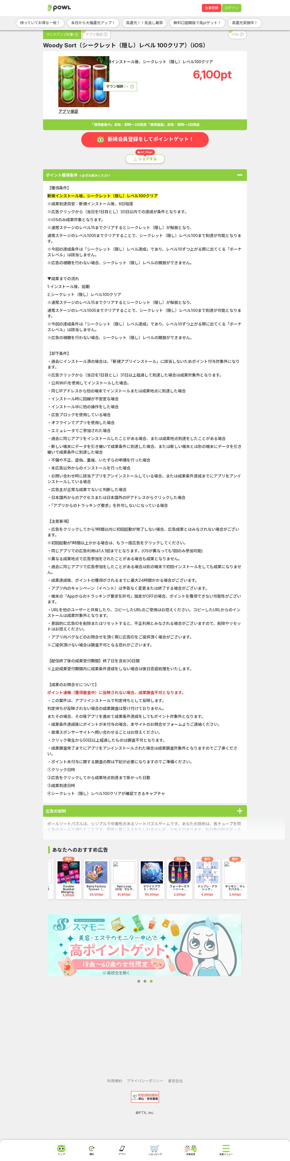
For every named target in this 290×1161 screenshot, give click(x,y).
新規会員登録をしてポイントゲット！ (151, 139)
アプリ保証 (68, 111)
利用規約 (114, 1081)
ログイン (231, 8)
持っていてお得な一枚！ (40, 22)
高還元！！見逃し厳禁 (144, 22)
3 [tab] (151, 981)
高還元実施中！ (245, 22)
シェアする (147, 159)
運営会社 (175, 1081)
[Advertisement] (145, 1026)
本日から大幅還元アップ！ (93, 22)
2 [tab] (145, 981)
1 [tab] (138, 981)
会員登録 (211, 8)
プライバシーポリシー (145, 1081)
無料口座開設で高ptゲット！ (197, 22)
